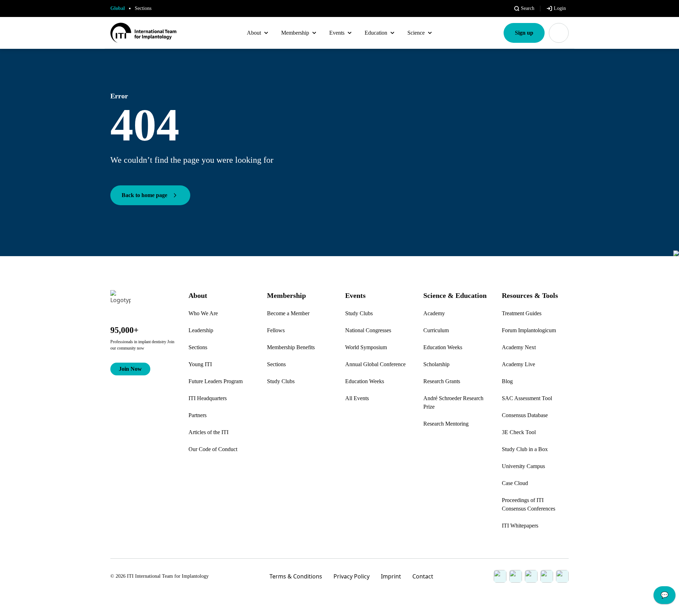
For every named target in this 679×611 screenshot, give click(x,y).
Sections (143, 8)
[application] (664, 597)
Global (117, 8)
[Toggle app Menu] (559, 33)
